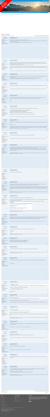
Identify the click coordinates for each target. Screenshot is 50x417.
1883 (4, 369)
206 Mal (6, 288)
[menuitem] (26, 12)
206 (4, 98)
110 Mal (3, 289)
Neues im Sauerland (5, 34)
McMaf (12, 258)
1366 (4, 324)
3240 (4, 39)
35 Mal (6, 265)
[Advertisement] (24, 28)
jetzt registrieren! (4, 5)
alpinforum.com (3, 397)
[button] (37, 35)
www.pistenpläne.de (12, 263)
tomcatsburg (12, 170)
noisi (5, 61)
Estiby (5, 282)
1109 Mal (3, 141)
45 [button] (45, 35)
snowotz (12, 145)
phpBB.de (9, 410)
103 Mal (3, 153)
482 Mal (6, 126)
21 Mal (6, 79)
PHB (5, 322)
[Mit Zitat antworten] (47, 43)
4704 (4, 63)
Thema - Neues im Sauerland (5, 405)
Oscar (12, 120)
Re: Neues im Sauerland (13, 37)
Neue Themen (3, 401)
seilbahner (5, 37)
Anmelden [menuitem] (47, 0)
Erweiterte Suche (17, 397)
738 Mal (6, 67)
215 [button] (47, 35)
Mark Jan (5, 96)
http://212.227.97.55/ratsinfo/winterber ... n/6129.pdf (20, 287)
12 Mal (6, 328)
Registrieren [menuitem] (43, 0)
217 (4, 357)
